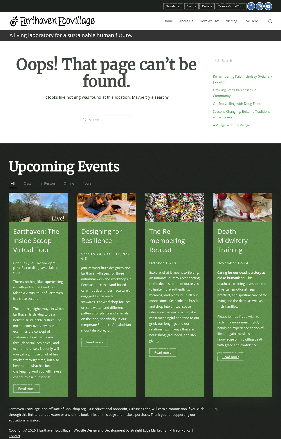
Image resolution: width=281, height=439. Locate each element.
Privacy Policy (180, 430)
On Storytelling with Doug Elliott (237, 103)
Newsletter (173, 6)
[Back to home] (53, 21)
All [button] (13, 183)
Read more (26, 388)
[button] (270, 21)
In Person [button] (47, 183)
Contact (14, 436)
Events (191, 6)
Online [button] (69, 183)
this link (28, 414)
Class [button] (28, 183)
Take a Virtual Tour (231, 6)
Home (168, 21)
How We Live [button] (210, 21)
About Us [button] (186, 21)
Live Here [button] (251, 21)
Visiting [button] (231, 21)
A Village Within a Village (231, 125)
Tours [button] (87, 183)
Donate (207, 6)
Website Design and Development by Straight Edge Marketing (120, 430)
